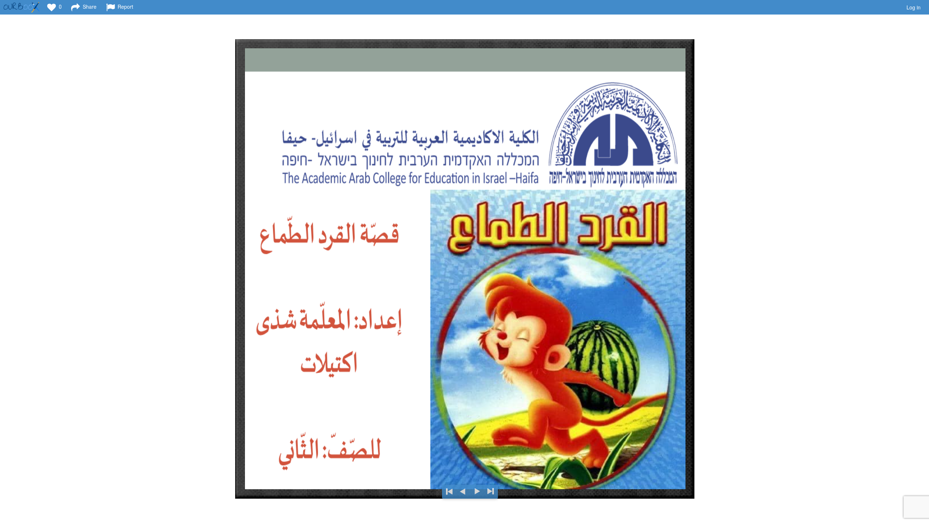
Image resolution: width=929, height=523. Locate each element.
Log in (914, 7)
